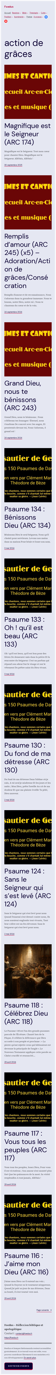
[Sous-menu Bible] (27, 13)
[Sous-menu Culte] (46, 13)
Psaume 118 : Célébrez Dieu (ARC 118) (26, 1013)
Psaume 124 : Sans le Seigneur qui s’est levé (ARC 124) (27, 887)
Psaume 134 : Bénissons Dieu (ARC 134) (27, 517)
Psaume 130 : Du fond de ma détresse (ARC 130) (27, 757)
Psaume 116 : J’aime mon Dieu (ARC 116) (26, 1264)
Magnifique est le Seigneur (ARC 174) (27, 134)
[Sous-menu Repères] (20, 13)
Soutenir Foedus (18, 1366)
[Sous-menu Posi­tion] (12, 17)
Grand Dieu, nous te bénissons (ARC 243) (22, 395)
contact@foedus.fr (24, 1333)
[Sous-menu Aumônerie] (24, 17)
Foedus (8, 6)
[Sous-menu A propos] (42, 17)
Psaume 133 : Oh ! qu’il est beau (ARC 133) (24, 631)
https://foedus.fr (11, 1338)
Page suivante (44, 1310)
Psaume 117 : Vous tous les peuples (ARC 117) (25, 1145)
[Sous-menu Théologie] (39, 13)
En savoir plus (30, 1357)
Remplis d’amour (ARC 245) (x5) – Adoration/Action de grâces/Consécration (27, 261)
